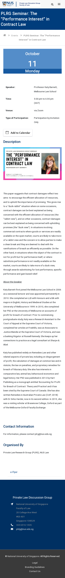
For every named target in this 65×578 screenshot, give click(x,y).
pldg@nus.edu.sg (25, 529)
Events (14, 35)
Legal (35, 562)
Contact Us (34, 571)
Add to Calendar (20, 132)
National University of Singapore (23, 556)
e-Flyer (14, 472)
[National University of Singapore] (8, 4)
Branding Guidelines (34, 567)
